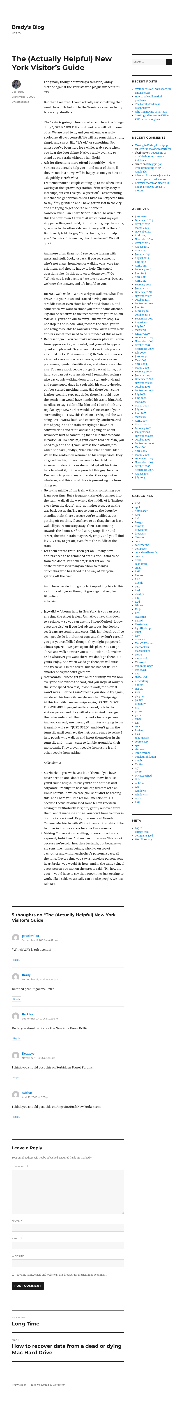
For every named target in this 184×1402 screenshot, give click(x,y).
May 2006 (140, 447)
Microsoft (140, 662)
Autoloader (141, 511)
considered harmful (146, 552)
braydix (139, 526)
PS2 (137, 707)
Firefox (139, 575)
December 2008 (144, 379)
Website (18, 1256)
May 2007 (140, 417)
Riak (137, 734)
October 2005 (142, 466)
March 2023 (142, 227)
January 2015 (142, 254)
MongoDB (141, 669)
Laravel (139, 620)
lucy (137, 635)
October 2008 (142, 386)
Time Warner (142, 753)
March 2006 (142, 454)
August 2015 (142, 246)
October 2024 (142, 224)
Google (139, 582)
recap (138, 726)
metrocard (141, 658)
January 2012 (142, 288)
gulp (137, 586)
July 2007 (140, 409)
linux (138, 632)
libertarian (141, 624)
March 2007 (142, 424)
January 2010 (142, 333)
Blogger (139, 522)
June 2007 (140, 413)
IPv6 (137, 613)
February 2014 (143, 269)
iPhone (139, 605)
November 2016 (144, 239)
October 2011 (142, 299)
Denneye (28, 1053)
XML (137, 802)
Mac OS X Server (144, 643)
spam (138, 745)
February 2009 (143, 371)
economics (141, 563)
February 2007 (143, 428)
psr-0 (138, 711)
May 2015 (140, 250)
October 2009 (142, 345)
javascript (140, 616)
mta (137, 673)
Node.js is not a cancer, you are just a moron (152, 187)
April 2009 (141, 364)
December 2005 (144, 458)
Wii (137, 787)
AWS (137, 514)
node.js (139, 685)
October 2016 (142, 243)
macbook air (142, 647)
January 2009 (142, 375)
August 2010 (142, 322)
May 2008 (140, 401)
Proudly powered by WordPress (47, 1385)
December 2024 (144, 220)
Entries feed (142, 831)
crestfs (139, 556)
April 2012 (140, 280)
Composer (141, 548)
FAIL (137, 571)
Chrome (139, 537)
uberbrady (18, 91)
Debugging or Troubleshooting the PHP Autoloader (150, 156)
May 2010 (140, 330)
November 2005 (144, 462)
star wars (140, 749)
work (138, 798)
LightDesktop (143, 628)
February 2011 (143, 311)
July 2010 (140, 326)
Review (139, 730)
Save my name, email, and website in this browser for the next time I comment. (62, 1274)
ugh (137, 768)
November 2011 (143, 296)
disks (138, 560)
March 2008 (142, 405)
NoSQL (139, 688)
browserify (141, 529)
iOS (137, 598)
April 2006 (141, 451)
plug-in (139, 696)
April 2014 (140, 265)
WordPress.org (143, 839)
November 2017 (144, 231)
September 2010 (144, 318)
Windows (140, 790)
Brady (26, 975)
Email (17, 1238)
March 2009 (142, 367)
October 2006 (142, 439)
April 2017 (140, 235)
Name (17, 1220)
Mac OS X (140, 639)
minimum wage (144, 666)
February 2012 (143, 284)
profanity (140, 703)
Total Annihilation (145, 756)
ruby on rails (142, 737)
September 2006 (144, 443)
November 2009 (144, 341)
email (138, 567)
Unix (138, 779)
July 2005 (140, 477)
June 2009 (141, 356)
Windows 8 (141, 794)
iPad (137, 601)
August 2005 (142, 473)
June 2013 (140, 273)
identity (139, 594)
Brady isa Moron (144, 183)
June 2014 (140, 261)
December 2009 (144, 337)
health (138, 590)
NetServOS (141, 677)
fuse (137, 579)
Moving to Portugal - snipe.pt (152, 145)
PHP (137, 692)
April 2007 (141, 420)
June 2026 (141, 216)
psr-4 (138, 715)
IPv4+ (138, 609)
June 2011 (140, 307)
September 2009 (144, 348)
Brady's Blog (28, 27)
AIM (137, 503)
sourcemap (141, 741)
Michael (27, 1093)
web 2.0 (139, 783)
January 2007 (142, 432)
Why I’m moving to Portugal (151, 111)
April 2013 (140, 277)
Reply (16, 959)
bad (137, 518)
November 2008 (144, 382)
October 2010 (142, 314)
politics (139, 700)
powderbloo (30, 936)
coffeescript (142, 545)
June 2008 (140, 398)
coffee (138, 541)
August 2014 (142, 258)
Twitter (139, 764)
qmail (138, 719)
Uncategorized (20, 101)
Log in (138, 828)
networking (141, 681)
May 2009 (140, 360)
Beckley (27, 1014)
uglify (138, 771)
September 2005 (144, 469)
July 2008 (140, 394)
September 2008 (144, 390)
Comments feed (144, 835)
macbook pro (142, 650)
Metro (138, 654)
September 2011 (144, 303)
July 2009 (140, 352)
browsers (140, 533)
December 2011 (143, 292)
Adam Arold (141, 175)
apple (138, 507)
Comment (20, 1166)
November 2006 (144, 435)
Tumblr (139, 760)
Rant (137, 722)
